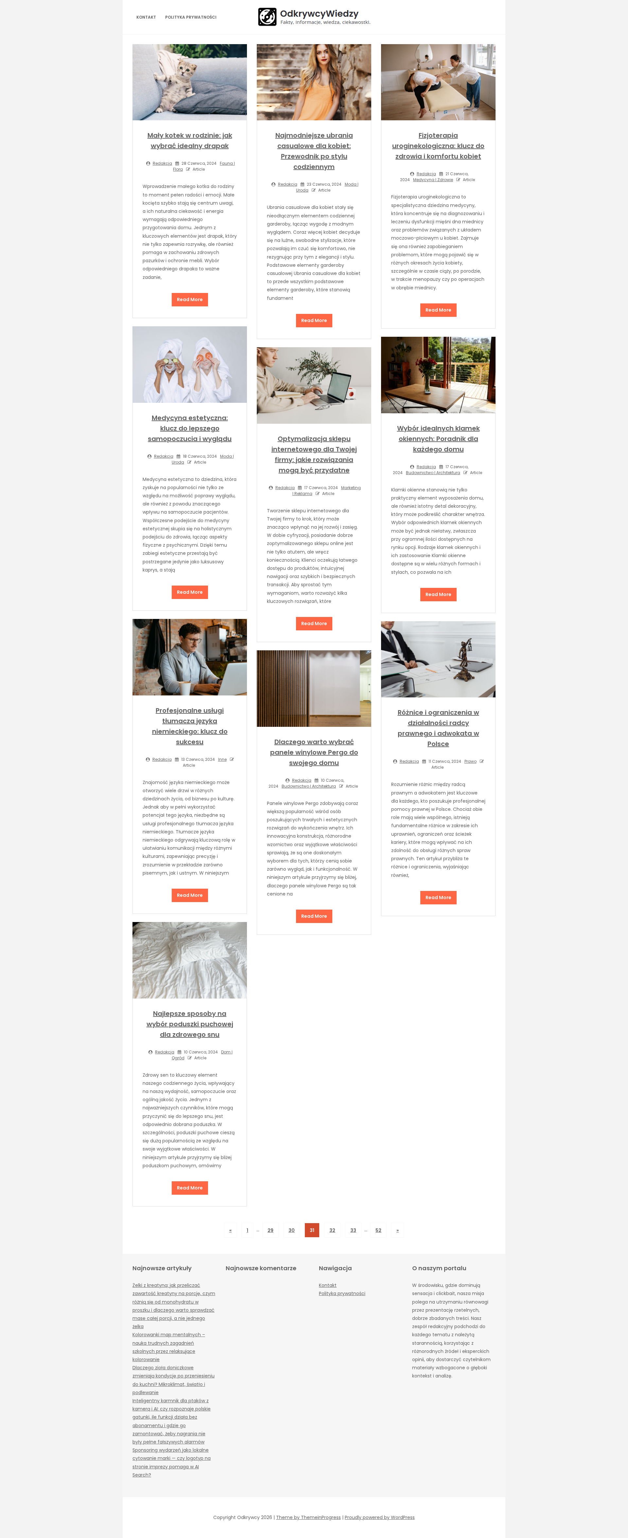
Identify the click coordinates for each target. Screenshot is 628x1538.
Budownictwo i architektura (433, 472)
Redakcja (162, 163)
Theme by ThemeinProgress (308, 1517)
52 (378, 1230)
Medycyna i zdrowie (433, 179)
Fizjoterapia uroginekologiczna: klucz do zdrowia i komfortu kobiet (438, 146)
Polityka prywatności (191, 17)
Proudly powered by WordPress (380, 1517)
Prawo (470, 761)
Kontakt (146, 17)
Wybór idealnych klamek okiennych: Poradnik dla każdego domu (438, 439)
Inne (222, 759)
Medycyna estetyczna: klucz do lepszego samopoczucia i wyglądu (190, 428)
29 (270, 1230)
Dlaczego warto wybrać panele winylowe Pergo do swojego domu (314, 752)
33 (353, 1230)
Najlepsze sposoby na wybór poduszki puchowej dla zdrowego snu (190, 1024)
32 (332, 1230)
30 (291, 1230)
